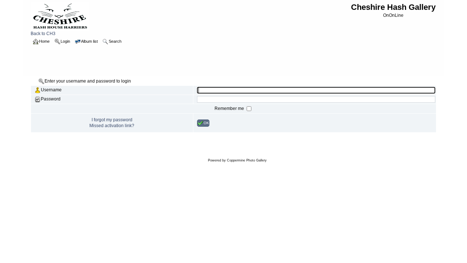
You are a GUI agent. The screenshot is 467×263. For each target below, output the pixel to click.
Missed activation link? (111, 125)
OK (206, 123)
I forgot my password (112, 119)
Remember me (230, 108)
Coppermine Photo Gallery (247, 160)
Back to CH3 (43, 33)
